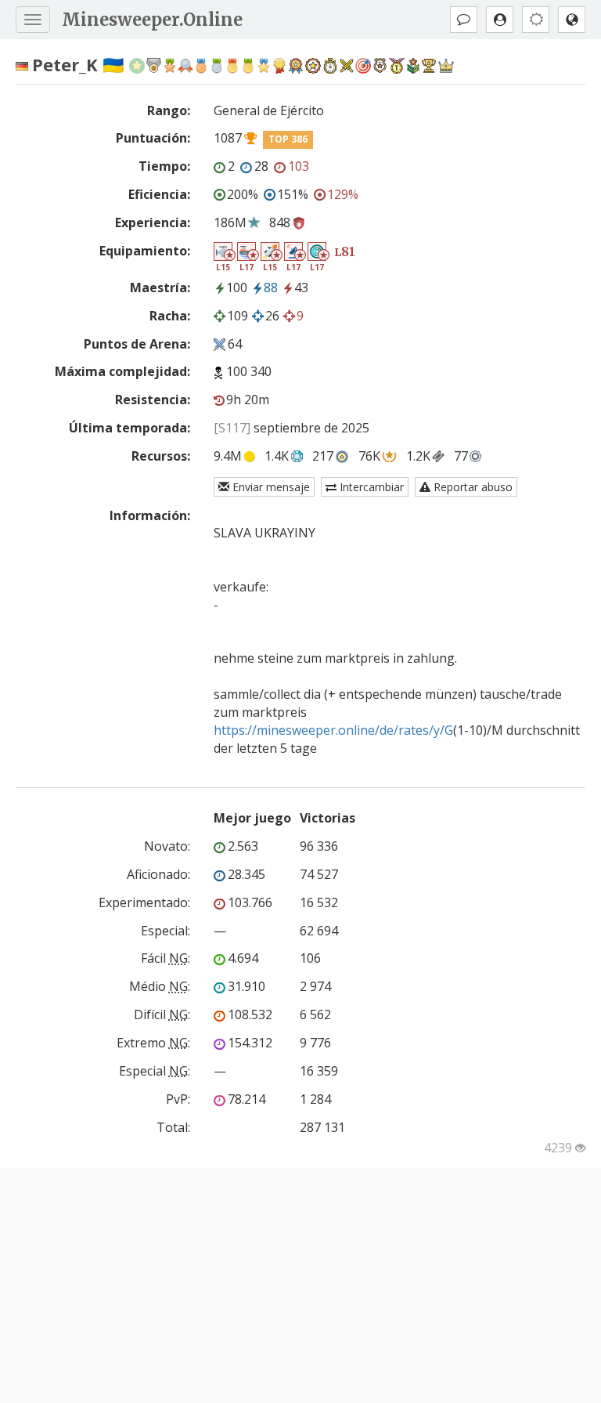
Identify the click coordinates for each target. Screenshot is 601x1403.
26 (272, 315)
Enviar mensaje (269, 486)
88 (271, 287)
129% (342, 194)
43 (301, 287)
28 (261, 166)
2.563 (243, 846)
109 (237, 315)
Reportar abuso (471, 486)
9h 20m (247, 399)
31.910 (246, 986)
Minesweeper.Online (152, 20)
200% (242, 194)
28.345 (246, 874)
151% (292, 194)
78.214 (246, 1099)
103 (298, 166)
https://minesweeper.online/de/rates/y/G (333, 730)
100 (236, 287)
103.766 (250, 902)
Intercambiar (370, 486)
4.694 (243, 958)
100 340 (249, 371)
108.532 (250, 1014)
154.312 (250, 1042)
